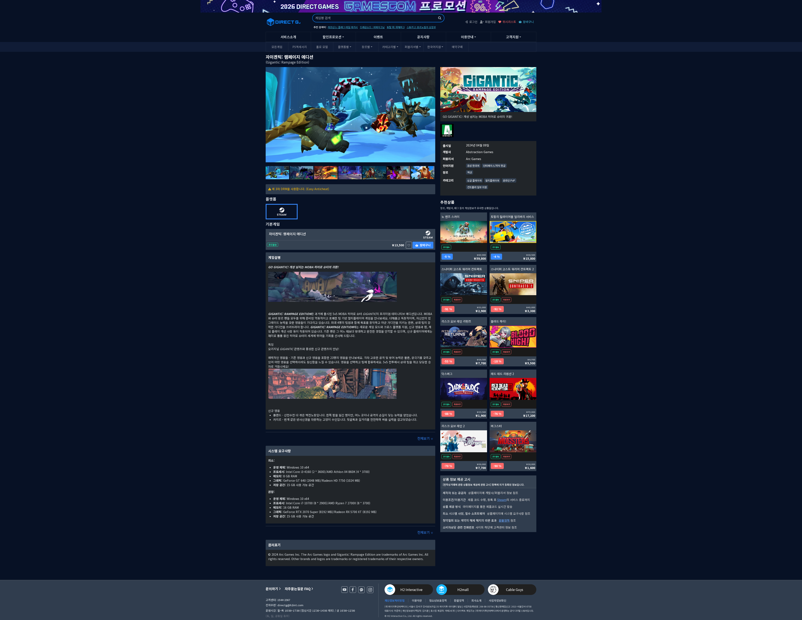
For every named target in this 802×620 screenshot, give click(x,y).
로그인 (473, 22)
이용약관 (417, 600)
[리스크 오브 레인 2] (463, 441)
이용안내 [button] (467, 36)
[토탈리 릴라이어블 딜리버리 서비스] (513, 232)
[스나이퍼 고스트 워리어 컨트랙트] (463, 284)
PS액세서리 (299, 47)
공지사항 (423, 36)
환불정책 (504, 520)
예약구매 (457, 47)
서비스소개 (288, 36)
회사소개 (476, 600)
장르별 (366, 47)
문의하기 (272, 588)
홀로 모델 (322, 47)
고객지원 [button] (512, 36)
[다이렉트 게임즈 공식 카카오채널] (361, 589)
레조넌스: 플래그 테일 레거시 (343, 27)
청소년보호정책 (438, 600)
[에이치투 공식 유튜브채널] (344, 589)
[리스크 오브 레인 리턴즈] (463, 337)
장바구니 (528, 22)
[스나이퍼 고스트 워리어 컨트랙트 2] (513, 284)
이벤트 (378, 36)
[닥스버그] (463, 389)
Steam (501, 500)
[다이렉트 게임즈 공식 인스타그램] (370, 589)
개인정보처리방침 (395, 600)
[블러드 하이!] (513, 337)
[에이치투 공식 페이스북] (353, 589)
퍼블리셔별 (411, 47)
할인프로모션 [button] (332, 36)
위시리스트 (509, 22)
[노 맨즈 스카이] (463, 232)
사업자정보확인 (497, 600)
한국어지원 (434, 47)
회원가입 (490, 22)
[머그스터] (513, 441)
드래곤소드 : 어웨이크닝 (372, 27)
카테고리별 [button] (389, 47)
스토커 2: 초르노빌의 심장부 (421, 27)
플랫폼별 (343, 47)
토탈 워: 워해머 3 (396, 27)
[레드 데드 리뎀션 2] (513, 389)
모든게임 (277, 47)
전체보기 (424, 438)
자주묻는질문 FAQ (298, 588)
